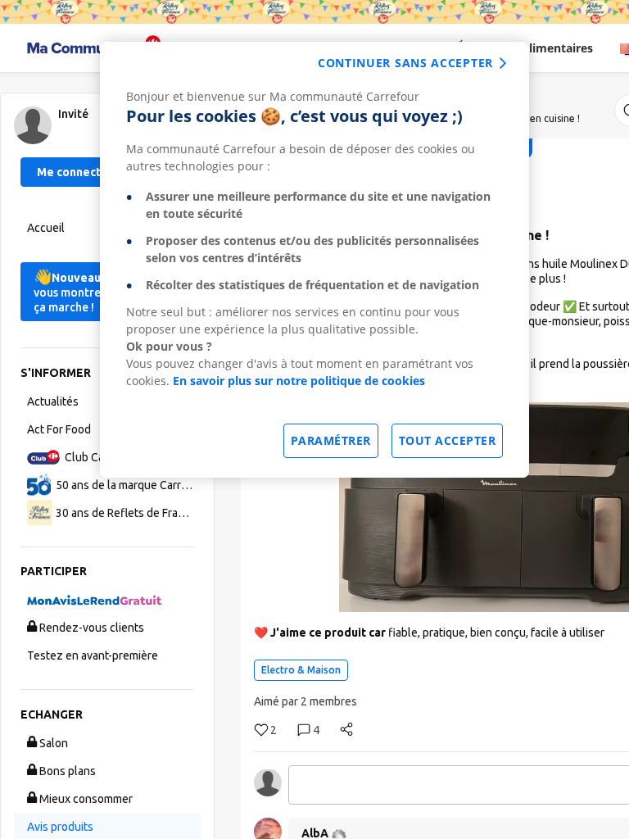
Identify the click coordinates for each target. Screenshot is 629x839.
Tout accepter (447, 440)
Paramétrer (331, 440)
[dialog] (314, 260)
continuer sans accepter (405, 62)
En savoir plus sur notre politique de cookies (299, 380)
